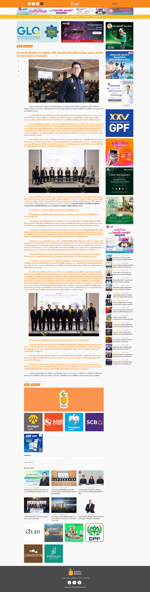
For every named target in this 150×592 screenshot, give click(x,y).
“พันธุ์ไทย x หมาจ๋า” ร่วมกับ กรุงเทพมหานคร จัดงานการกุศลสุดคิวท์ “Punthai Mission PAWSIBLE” (123, 318)
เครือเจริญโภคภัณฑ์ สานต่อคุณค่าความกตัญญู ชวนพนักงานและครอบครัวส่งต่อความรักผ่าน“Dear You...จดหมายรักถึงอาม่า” (123, 355)
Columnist (86, 17)
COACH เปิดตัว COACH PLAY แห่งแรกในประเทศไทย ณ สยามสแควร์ (122, 341)
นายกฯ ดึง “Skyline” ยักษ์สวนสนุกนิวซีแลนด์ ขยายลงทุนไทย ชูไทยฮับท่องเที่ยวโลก (123, 333)
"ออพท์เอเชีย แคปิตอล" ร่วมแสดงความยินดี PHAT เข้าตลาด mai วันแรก (36, 518)
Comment (30, 462)
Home (51, 17)
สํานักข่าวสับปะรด (21, 49)
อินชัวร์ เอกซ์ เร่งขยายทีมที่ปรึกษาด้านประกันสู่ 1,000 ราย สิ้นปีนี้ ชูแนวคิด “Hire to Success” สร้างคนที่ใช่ (122, 363)
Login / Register (96, 17)
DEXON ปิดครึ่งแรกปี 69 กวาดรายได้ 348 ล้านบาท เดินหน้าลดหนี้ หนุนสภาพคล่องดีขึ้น (90, 518)
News (64, 17)
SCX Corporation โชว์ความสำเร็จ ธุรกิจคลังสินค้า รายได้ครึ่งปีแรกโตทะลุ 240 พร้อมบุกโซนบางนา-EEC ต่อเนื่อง (123, 311)
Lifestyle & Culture (74, 17)
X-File (57, 17)
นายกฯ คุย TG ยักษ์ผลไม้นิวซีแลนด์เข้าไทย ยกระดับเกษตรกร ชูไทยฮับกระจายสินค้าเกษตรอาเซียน (123, 326)
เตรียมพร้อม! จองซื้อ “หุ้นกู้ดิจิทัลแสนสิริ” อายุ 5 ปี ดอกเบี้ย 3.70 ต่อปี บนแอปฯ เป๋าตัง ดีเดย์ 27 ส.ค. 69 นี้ (63, 519)
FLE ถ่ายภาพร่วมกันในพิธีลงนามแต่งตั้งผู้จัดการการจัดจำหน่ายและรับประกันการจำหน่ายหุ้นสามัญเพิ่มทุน (63, 492)
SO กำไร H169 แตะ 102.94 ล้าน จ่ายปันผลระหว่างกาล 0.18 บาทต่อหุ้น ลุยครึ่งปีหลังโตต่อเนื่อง (90, 492)
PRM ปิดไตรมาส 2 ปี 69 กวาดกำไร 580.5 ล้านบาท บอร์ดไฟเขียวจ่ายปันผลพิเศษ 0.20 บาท (36, 491)
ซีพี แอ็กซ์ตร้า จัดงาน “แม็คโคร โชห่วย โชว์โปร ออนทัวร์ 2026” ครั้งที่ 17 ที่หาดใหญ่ (122, 348)
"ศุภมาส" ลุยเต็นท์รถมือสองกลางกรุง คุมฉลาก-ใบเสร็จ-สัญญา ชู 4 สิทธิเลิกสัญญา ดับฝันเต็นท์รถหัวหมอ (122, 303)
